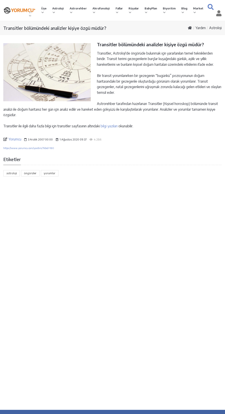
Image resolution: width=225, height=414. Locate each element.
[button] (211, 7)
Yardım (201, 28)
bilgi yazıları (109, 126)
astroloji (11, 173)
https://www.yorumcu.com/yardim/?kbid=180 (28, 148)
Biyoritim (169, 8)
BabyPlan (151, 8)
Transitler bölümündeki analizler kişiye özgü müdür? (54, 28)
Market (198, 8)
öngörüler (30, 173)
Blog (184, 8)
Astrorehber (78, 8)
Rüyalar (134, 8)
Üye (44, 8)
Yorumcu (15, 139)
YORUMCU (23, 10)
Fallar (119, 8)
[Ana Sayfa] (190, 28)
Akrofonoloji (101, 8)
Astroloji (58, 8)
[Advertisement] (112, 216)
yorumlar (49, 173)
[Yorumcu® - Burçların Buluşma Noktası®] (7, 10)
